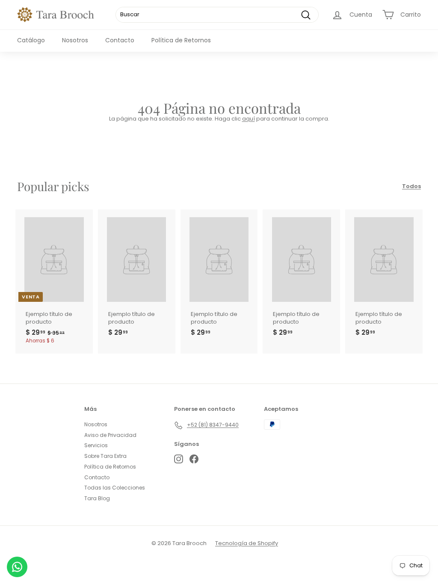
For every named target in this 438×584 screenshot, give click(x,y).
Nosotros (75, 40)
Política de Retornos (181, 40)
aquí (248, 119)
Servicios (96, 445)
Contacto (119, 40)
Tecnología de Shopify (246, 543)
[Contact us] (17, 567)
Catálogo (31, 40)
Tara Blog (97, 498)
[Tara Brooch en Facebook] (193, 458)
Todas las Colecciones (114, 487)
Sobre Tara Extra (105, 456)
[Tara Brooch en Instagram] (178, 458)
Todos (411, 186)
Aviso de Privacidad (110, 435)
